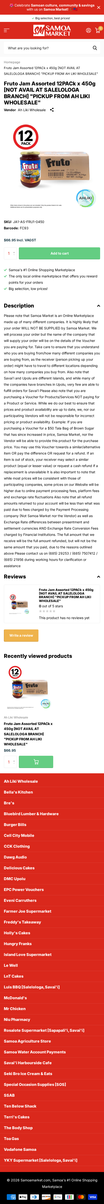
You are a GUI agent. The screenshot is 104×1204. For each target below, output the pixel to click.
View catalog (6, 30)
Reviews (15, 576)
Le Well (11, 965)
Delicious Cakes (19, 867)
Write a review (21, 635)
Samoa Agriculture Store (27, 1041)
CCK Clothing (17, 846)
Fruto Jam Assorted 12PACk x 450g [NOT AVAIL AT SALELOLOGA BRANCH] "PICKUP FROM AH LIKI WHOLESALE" (28, 734)
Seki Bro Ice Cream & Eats (28, 1073)
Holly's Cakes (17, 932)
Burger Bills (15, 824)
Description (19, 305)
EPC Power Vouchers (24, 889)
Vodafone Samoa (20, 1149)
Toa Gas (11, 1138)
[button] (15, 249)
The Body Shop (18, 1127)
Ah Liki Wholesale (32, 110)
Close (98, 7)
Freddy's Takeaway (22, 922)
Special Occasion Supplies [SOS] (35, 1084)
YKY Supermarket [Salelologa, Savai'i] (40, 1160)
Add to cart (60, 253)
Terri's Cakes (17, 1116)
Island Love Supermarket (28, 954)
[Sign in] (88, 30)
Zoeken (94, 48)
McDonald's (15, 997)
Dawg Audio (15, 857)
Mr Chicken (15, 1008)
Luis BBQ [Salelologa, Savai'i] (32, 987)
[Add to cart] (36, 762)
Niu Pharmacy (17, 1019)
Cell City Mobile (19, 835)
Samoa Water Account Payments (35, 1052)
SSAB (9, 1095)
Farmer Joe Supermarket (27, 911)
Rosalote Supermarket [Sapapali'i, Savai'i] (44, 1030)
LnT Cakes (13, 976)
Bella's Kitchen (18, 792)
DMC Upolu (14, 878)
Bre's (9, 803)
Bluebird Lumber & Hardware (31, 813)
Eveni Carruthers (20, 900)
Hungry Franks (18, 943)
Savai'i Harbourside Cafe (28, 1062)
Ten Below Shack (20, 1106)
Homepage (12, 62)
